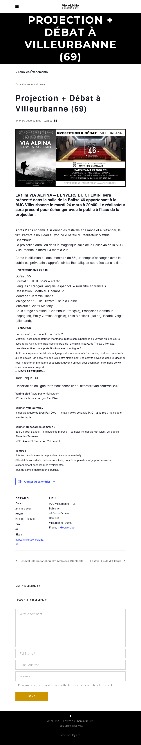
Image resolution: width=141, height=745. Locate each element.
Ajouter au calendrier (37, 481)
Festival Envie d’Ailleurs (106, 561)
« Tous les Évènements (31, 72)
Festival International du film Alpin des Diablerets (51, 561)
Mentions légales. (70, 735)
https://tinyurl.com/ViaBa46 (99, 385)
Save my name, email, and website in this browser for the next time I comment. (66, 685)
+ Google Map (66, 527)
